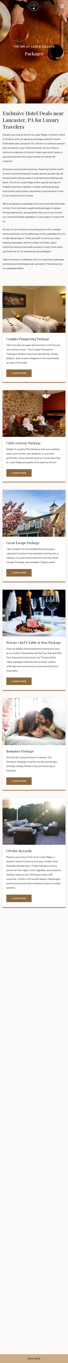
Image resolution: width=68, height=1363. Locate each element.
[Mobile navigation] (62, 7)
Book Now (34, 1358)
